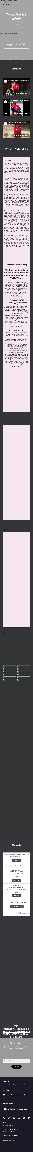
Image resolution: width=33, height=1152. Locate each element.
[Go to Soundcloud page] (19, 1118)
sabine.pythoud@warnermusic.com (15, 1109)
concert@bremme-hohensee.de (15, 1095)
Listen (16, 24)
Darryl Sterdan (17, 296)
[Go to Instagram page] (9, 1118)
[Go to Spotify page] (24, 1118)
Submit (16, 1066)
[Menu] (29, 5)
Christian (12, 1131)
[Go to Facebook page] (4, 1118)
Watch (16, 30)
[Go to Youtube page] (14, 1118)
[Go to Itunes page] (29, 1118)
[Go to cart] (24, 5)
